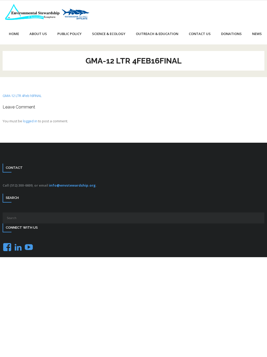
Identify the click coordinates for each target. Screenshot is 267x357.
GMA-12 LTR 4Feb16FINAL (22, 95)
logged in (30, 121)
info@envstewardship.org (72, 185)
